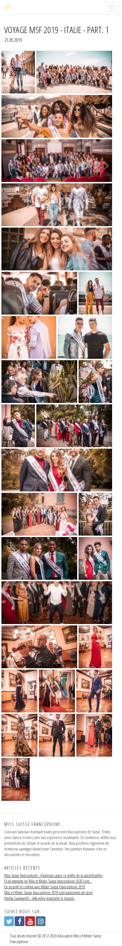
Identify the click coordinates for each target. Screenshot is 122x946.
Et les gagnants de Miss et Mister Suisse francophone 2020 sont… (48, 881)
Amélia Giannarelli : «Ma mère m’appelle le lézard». (39, 898)
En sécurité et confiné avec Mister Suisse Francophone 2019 (44, 887)
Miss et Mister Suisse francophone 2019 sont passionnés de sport (48, 892)
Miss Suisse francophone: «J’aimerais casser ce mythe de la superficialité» (53, 875)
